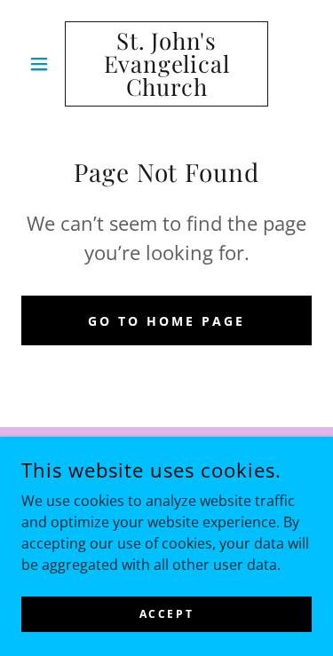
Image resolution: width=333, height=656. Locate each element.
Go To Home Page (166, 320)
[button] (43, 64)
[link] (166, 64)
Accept (166, 613)
